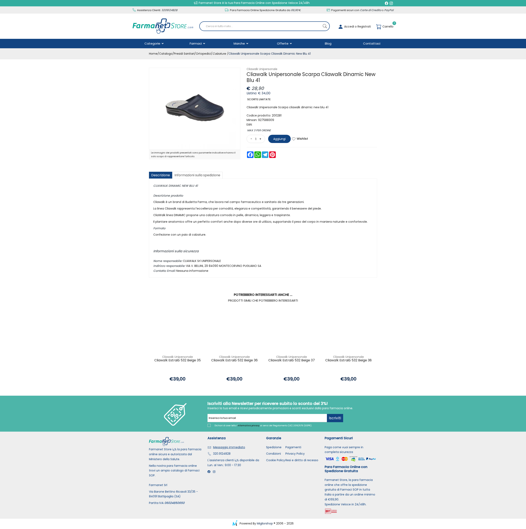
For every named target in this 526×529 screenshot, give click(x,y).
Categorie (152, 43)
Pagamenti (293, 447)
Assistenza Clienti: (156, 10)
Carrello (387, 26)
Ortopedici (203, 54)
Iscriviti (335, 418)
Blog (328, 43)
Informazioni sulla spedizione (197, 175)
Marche (240, 43)
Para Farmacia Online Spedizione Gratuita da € (265, 10)
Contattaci (371, 43)
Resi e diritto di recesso (301, 460)
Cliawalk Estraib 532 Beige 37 (291, 360)
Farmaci (196, 43)
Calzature (219, 54)
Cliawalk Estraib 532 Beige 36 (234, 360)
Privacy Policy (295, 454)
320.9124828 (222, 454)
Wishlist (302, 139)
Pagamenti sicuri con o (362, 10)
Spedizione (273, 447)
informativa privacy (249, 425)
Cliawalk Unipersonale (262, 69)
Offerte (283, 43)
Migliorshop (265, 523)
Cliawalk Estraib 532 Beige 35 (177, 360)
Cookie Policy (275, 460)
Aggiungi (279, 139)
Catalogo (165, 54)
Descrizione (160, 175)
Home (153, 54)
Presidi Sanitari (184, 54)
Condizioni (273, 454)
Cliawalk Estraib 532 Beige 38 (348, 360)
